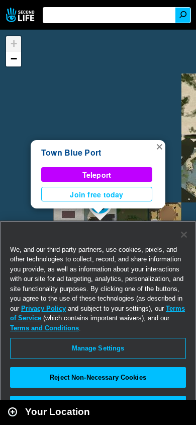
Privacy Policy (43, 308)
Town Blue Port (71, 152)
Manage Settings (98, 348)
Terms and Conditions (44, 328)
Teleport (97, 175)
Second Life (21, 15)
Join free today (96, 194)
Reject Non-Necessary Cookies (98, 377)
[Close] (184, 235)
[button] (159, 146)
